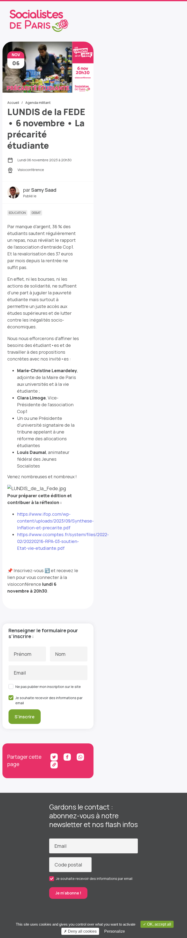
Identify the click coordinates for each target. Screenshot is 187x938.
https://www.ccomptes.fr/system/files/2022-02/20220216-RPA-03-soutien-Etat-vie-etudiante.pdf (63, 541)
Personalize (114, 931)
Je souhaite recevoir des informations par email (49, 700)
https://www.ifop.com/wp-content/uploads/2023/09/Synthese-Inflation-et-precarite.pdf (55, 521)
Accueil (13, 102)
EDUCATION (17, 212)
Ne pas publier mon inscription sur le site (48, 686)
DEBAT (36, 212)
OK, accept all (158, 924)
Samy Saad (43, 190)
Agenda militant (38, 102)
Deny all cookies (82, 931)
